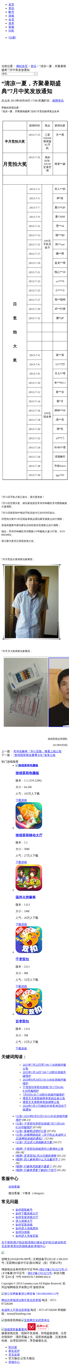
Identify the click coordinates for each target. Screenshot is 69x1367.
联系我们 (30, 1242)
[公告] (31, 1131)
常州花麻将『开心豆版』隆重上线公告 (37, 751)
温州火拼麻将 (26, 897)
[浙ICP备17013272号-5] (53, 1269)
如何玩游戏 (23, 1232)
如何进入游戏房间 (27, 1228)
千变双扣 (22, 959)
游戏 (11, 15)
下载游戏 (21, 800)
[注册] (12, 37)
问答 (11, 30)
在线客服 (14, 1186)
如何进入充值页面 (27, 1235)
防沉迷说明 (56, 1242)
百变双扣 (22, 1021)
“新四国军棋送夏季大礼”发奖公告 (34, 755)
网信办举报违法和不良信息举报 (21, 1300)
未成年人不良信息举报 (15, 1309)
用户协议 (19, 1242)
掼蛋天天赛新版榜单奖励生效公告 (44, 1098)
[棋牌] (39, 1148)
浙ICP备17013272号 (40, 1273)
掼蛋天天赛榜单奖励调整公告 (41, 1102)
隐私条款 (28, 1246)
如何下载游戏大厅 (27, 1213)
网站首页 (22, 66)
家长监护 (42, 1242)
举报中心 (39, 1246)
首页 (11, 4)
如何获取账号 (24, 1209)
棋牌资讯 (58, 100)
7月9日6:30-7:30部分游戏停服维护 (44, 1094)
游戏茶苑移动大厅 (29, 835)
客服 (11, 26)
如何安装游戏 (24, 1224)
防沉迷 (12, 1347)
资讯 (11, 8)
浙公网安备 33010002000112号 (40, 1293)
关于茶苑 (7, 1242)
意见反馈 (14, 1354)
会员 (11, 19)
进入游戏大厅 (24, 1220)
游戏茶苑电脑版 (27, 773)
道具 (11, 23)
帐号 (11, 11)
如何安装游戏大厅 (27, 1217)
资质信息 (16, 1246)
